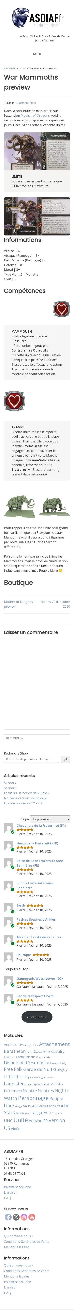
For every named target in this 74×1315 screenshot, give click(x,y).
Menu (37, 54)
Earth (21, 905)
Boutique (24, 955)
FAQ (63, 1063)
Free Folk (13, 1069)
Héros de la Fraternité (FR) (37, 843)
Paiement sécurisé (17, 1187)
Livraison (11, 1192)
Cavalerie (42, 1051)
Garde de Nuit (37, 1069)
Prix (25, 1106)
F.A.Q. (8, 1198)
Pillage (18, 1106)
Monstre (56, 1084)
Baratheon (15, 1051)
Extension (41, 1062)
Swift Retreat (23, 1113)
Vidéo (15, 1128)
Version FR (38, 1120)
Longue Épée (32, 1084)
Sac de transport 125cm (35, 996)
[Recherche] (65, 759)
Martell (45, 1084)
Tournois (57, 1113)
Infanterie (15, 1076)
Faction (55, 1063)
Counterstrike (43, 1057)
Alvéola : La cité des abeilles (39, 937)
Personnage (33, 1098)
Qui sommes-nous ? (18, 1236)
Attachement (54, 1044)
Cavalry (58, 1051)
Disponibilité (17, 1062)
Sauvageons (46, 1106)
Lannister (14, 1084)
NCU (8, 1090)
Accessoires (14, 1044)
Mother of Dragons (35, 115)
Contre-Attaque (25, 1057)
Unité (20, 1120)
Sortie (63, 1105)
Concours (9, 1057)
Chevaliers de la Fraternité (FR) (41, 825)
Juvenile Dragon (37, 1077)
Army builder (31, 1045)
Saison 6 (10, 788)
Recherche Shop (16, 753)
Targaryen (41, 1112)
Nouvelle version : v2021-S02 (25, 798)
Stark (9, 1112)
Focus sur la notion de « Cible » (26, 793)
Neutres (46, 1090)
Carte (30, 1051)
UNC (8, 1120)
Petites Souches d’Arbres (36, 919)
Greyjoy (60, 1069)
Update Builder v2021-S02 (23, 803)
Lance (49, 1077)
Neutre (30, 1090)
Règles (32, 1106)
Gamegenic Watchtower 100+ (40, 978)
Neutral (17, 1091)
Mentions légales (16, 1247)
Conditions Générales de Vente (27, 1241)
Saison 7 (10, 783)
